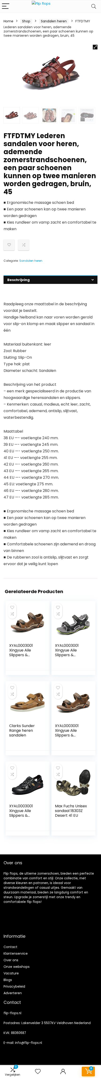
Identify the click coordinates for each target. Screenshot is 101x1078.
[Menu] (5, 6)
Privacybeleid (14, 986)
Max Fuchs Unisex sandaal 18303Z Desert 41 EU (71, 810)
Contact (10, 947)
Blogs (8, 979)
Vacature (11, 973)
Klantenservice (16, 953)
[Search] (93, 6)
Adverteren (13, 993)
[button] (95, 47)
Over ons (11, 960)
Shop (26, 21)
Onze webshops (17, 966)
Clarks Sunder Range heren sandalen (22, 730)
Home (8, 21)
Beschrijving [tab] (18, 280)
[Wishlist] (38, 1071)
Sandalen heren (54, 21)
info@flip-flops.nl (28, 1043)
